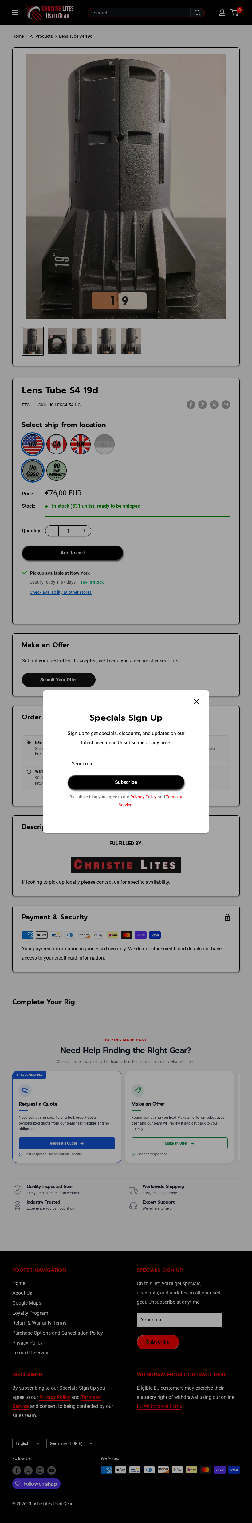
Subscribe (126, 782)
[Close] (197, 701)
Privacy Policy (143, 796)
